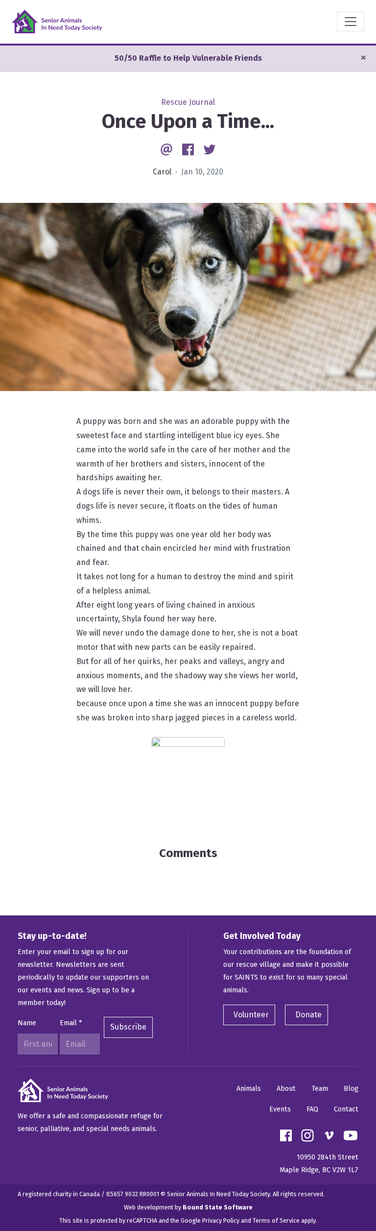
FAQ (312, 1109)
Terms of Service (276, 1220)
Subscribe (128, 1027)
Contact (346, 1109)
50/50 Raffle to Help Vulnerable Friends (188, 58)
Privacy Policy (220, 1220)
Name (27, 1023)
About (286, 1088)
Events (280, 1109)
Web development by (188, 1207)
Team (319, 1088)
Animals (248, 1088)
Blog (351, 1088)
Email (71, 1023)
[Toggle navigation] (350, 21)
